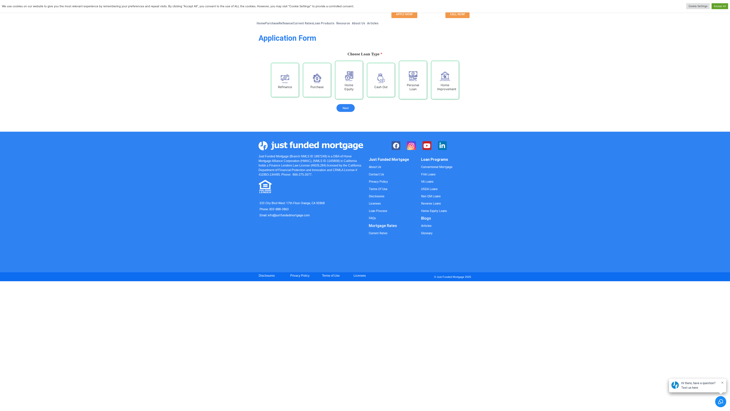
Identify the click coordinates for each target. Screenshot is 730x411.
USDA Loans (429, 189)
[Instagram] (411, 145)
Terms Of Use (378, 189)
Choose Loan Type (365, 54)
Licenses (375, 203)
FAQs (372, 218)
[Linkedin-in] (442, 145)
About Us (358, 23)
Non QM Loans (431, 196)
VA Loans (427, 181)
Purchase (272, 23)
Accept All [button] (720, 6)
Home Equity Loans (434, 211)
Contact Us (376, 174)
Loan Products (323, 23)
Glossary (426, 233)
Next (346, 108)
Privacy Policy (378, 181)
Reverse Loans (431, 203)
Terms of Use (331, 275)
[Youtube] (427, 145)
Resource (343, 23)
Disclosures (376, 196)
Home (261, 23)
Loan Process (378, 211)
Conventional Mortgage (436, 167)
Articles (372, 23)
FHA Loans (428, 174)
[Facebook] (396, 145)
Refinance (286, 23)
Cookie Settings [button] (698, 6)
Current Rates (303, 23)
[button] (404, 14)
